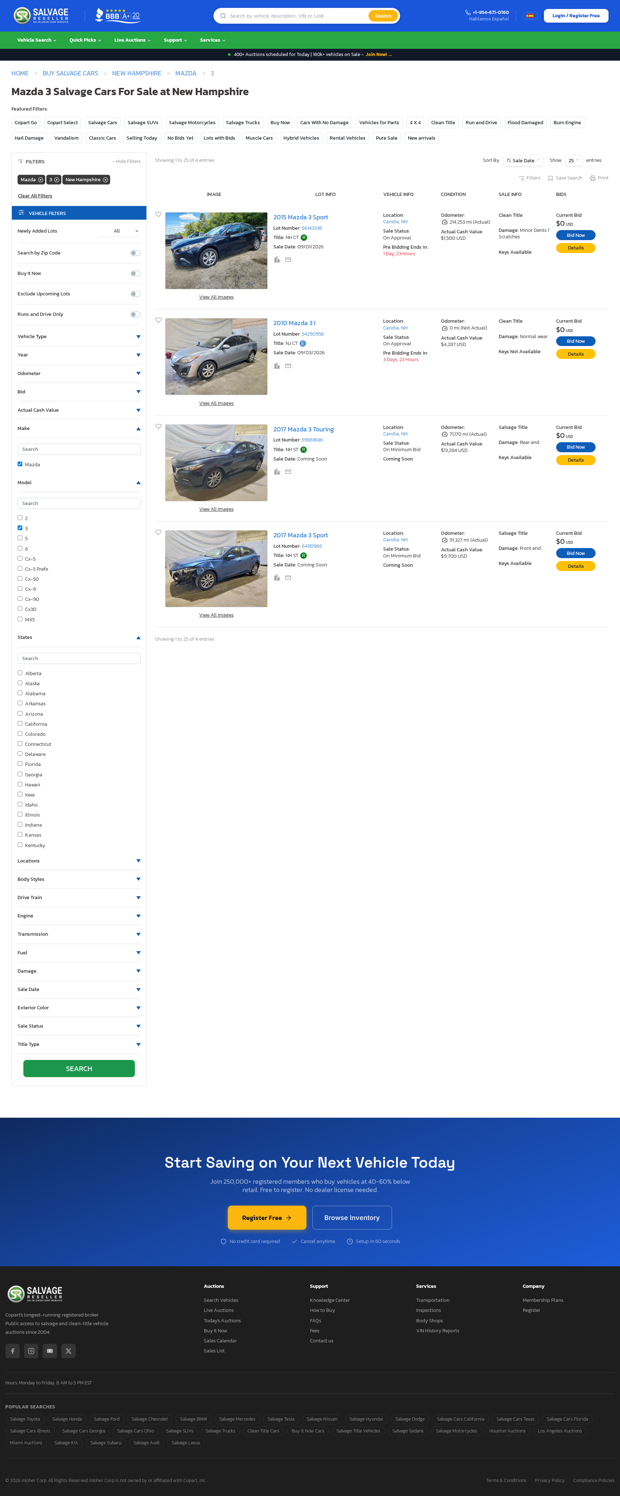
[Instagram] (31, 1351)
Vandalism (66, 138)
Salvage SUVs (143, 122)
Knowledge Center (330, 1300)
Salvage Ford (106, 1419)
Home (20, 73)
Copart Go (26, 122)
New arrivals (422, 138)
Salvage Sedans (408, 1430)
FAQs (315, 1320)
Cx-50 (32, 579)
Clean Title (443, 122)
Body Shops (429, 1320)
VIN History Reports (437, 1330)
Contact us (321, 1341)
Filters (533, 178)
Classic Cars (102, 138)
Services (210, 40)
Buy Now (280, 122)
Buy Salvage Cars (70, 73)
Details (576, 248)
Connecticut (38, 744)
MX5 (30, 620)
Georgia (33, 775)
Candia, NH (395, 221)
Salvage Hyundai (366, 1419)
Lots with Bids (219, 138)
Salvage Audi (146, 1442)
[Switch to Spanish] (529, 16)
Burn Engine (567, 122)
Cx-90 (32, 599)
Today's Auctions (222, 1320)
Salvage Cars (102, 122)
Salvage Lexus (186, 1442)
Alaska (32, 684)
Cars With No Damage (324, 122)
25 (572, 160)
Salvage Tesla (281, 1419)
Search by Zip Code (39, 253)
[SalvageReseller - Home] (42, 16)
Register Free (262, 1217)
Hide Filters (126, 161)
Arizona (34, 714)
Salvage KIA (66, 1442)
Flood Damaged (525, 122)
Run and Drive (481, 122)
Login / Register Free (576, 15)
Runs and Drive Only (40, 314)
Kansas (33, 835)
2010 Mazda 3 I (294, 323)
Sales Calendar (220, 1341)
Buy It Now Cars (308, 1430)
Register (531, 1310)
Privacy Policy (550, 1481)
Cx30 (30, 609)
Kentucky (35, 845)
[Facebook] (12, 1351)
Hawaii (32, 785)
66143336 (312, 228)
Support (173, 40)
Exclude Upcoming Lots (44, 294)
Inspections (428, 1310)
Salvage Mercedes (237, 1419)
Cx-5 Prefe (36, 569)
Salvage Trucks (243, 122)
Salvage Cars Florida (567, 1419)
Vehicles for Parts (379, 122)
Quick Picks (83, 40)
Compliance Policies (594, 1481)
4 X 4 (415, 122)
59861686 (312, 440)
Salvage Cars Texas (516, 1419)
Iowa (30, 795)
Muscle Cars (259, 138)
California (36, 724)
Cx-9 (30, 589)
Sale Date (524, 160)
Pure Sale (387, 138)
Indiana (33, 825)
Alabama (35, 694)
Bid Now (576, 235)
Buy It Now (29, 273)
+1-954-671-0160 (491, 13)
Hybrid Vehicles (301, 138)
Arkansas (35, 704)
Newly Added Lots (37, 231)
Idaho (31, 805)
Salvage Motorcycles (192, 122)
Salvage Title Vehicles (358, 1430)
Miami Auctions (26, 1442)
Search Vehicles (221, 1300)
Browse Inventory (352, 1217)
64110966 (312, 546)
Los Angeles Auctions (560, 1430)
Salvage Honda (67, 1419)
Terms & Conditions (506, 1481)
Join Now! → (379, 54)
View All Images (216, 297)
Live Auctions (130, 40)
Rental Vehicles (348, 138)
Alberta (33, 673)
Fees (314, 1330)
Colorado (35, 734)
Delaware (35, 754)
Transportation (433, 1300)
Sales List (214, 1351)
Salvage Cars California (460, 1419)
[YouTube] (50, 1351)
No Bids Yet (180, 138)
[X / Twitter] (68, 1351)
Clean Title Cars (264, 1430)
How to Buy (322, 1310)
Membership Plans (543, 1300)
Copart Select (62, 122)
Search (383, 16)
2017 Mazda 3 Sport (300, 535)
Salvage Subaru (105, 1442)
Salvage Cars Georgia (83, 1430)
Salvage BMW (193, 1419)
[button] (79, 336)
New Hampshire (136, 73)
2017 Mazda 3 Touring (303, 429)
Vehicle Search (34, 40)
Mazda (186, 73)
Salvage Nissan (322, 1419)
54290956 (313, 334)
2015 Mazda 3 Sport (300, 217)
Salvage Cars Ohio (135, 1430)
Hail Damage (29, 138)
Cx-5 (30, 559)
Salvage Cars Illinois (30, 1430)
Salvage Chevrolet (150, 1419)
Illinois (32, 815)
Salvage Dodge (410, 1419)
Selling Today (142, 138)
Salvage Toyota (25, 1419)
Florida (33, 764)
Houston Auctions (507, 1430)
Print (603, 178)
